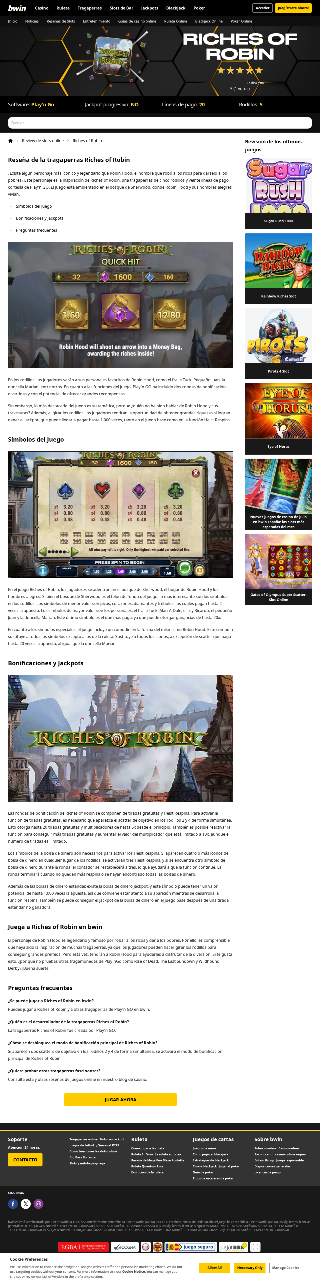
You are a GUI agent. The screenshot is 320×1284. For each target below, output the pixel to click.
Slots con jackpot (112, 1139)
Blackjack (176, 8)
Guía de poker (203, 1172)
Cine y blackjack (205, 1166)
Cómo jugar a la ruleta (147, 1148)
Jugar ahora (120, 1100)
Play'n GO (39, 187)
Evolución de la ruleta (147, 1172)
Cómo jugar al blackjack (210, 1154)
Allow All (215, 1267)
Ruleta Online (175, 21)
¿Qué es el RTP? (107, 1145)
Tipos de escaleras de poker (213, 1178)
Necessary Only (250, 1267)
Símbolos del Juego (34, 206)
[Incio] (10, 140)
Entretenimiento (96, 21)
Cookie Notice (133, 1271)
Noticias (32, 21)
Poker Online (241, 21)
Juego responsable (290, 1160)
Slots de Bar (121, 8)
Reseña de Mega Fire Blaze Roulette (157, 1160)
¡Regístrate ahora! (293, 8)
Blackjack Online (209, 21)
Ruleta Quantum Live (147, 1166)
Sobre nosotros (265, 1148)
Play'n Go (42, 104)
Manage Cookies (285, 1267)
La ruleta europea (168, 1154)
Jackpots (149, 8)
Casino (41, 8)
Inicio (12, 21)
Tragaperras (90, 8)
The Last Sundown (177, 961)
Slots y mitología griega (87, 1163)
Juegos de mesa (204, 1148)
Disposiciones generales (272, 1166)
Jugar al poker (229, 1166)
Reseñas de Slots (61, 21)
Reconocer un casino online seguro (280, 1154)
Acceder (263, 8)
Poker (199, 8)
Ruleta (63, 8)
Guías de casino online (137, 21)
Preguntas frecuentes (36, 230)
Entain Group (264, 1160)
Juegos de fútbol (82, 1145)
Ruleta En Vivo (142, 1154)
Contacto (25, 1160)
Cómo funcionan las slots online (93, 1151)
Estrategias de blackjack (211, 1160)
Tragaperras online (84, 1139)
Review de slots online (43, 140)
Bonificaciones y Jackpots (40, 218)
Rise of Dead (146, 961)
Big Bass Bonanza (83, 1157)
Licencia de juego (267, 1172)
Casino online (288, 1148)
